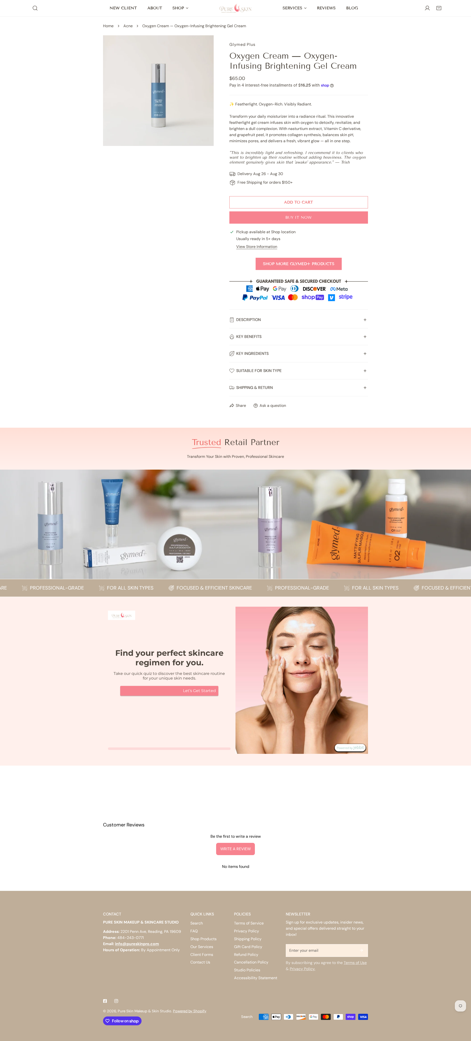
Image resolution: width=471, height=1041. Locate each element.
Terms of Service (249, 923)
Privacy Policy (246, 931)
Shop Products (203, 938)
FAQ (194, 931)
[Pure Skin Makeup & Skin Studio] (235, 8)
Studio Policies (247, 970)
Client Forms (201, 954)
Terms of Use (355, 962)
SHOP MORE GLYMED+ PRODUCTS (298, 263)
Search (196, 923)
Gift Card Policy (248, 946)
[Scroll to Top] (462, 1015)
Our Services (201, 946)
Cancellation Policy (251, 962)
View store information (256, 246)
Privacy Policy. (302, 968)
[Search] (35, 8)
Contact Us (200, 962)
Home (108, 25)
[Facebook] (105, 1001)
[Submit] (361, 950)
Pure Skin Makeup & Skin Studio (144, 1011)
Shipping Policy (248, 938)
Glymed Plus (242, 44)
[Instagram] (116, 1001)
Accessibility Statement (255, 977)
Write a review (235, 848)
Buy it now (298, 217)
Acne (128, 25)
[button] (439, 8)
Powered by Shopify (189, 1011)
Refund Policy (246, 954)
